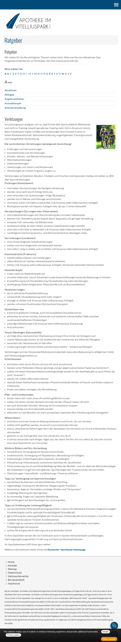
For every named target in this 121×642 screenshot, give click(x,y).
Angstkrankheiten (14, 98)
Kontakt (12, 565)
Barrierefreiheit (16, 579)
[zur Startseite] (60, 21)
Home (11, 561)
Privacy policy (13, 635)
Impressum (14, 583)
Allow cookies (109, 639)
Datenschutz (15, 572)
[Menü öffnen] (116, 4)
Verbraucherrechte (18, 576)
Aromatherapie (13, 103)
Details (105, 632)
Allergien (9, 94)
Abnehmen (11, 90)
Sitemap (12, 568)
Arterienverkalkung (15, 107)
